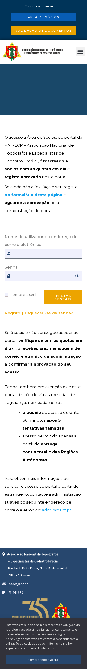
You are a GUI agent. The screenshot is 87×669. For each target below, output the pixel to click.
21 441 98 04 (16, 592)
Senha (11, 267)
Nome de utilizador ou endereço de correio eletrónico (41, 240)
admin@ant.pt (56, 510)
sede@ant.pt (18, 584)
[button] (80, 51)
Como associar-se (39, 6)
